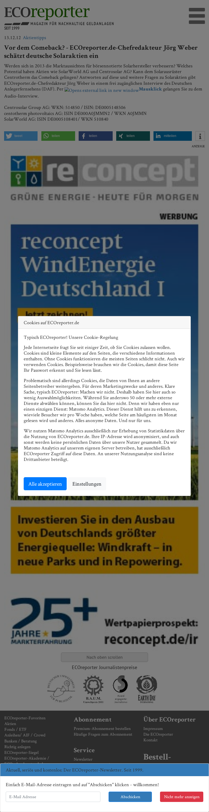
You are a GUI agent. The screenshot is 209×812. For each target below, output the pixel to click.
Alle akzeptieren (45, 483)
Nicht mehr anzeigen (181, 796)
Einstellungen (87, 483)
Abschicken (130, 796)
